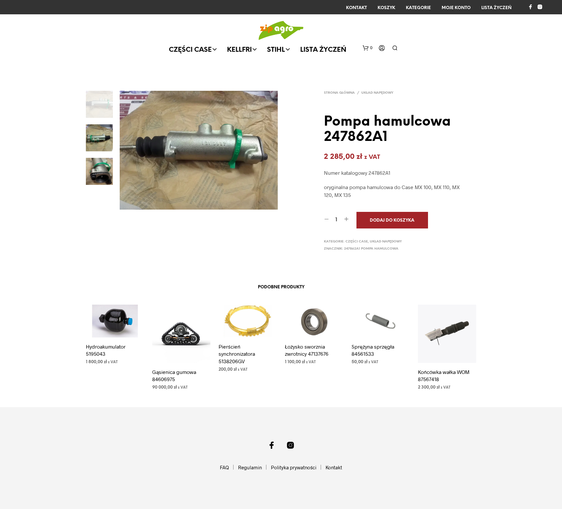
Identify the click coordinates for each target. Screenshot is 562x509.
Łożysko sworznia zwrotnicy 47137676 (306, 350)
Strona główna (339, 93)
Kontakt (356, 8)
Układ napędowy (377, 93)
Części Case (190, 50)
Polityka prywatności (293, 467)
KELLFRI (239, 50)
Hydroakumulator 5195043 (106, 350)
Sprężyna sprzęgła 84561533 (373, 350)
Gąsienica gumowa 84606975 (174, 375)
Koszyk (386, 8)
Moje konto (456, 8)
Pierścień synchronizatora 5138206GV (237, 353)
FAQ (224, 467)
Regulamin (250, 467)
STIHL (276, 50)
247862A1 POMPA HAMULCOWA (371, 249)
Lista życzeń (496, 8)
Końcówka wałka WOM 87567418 (444, 375)
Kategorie (418, 8)
